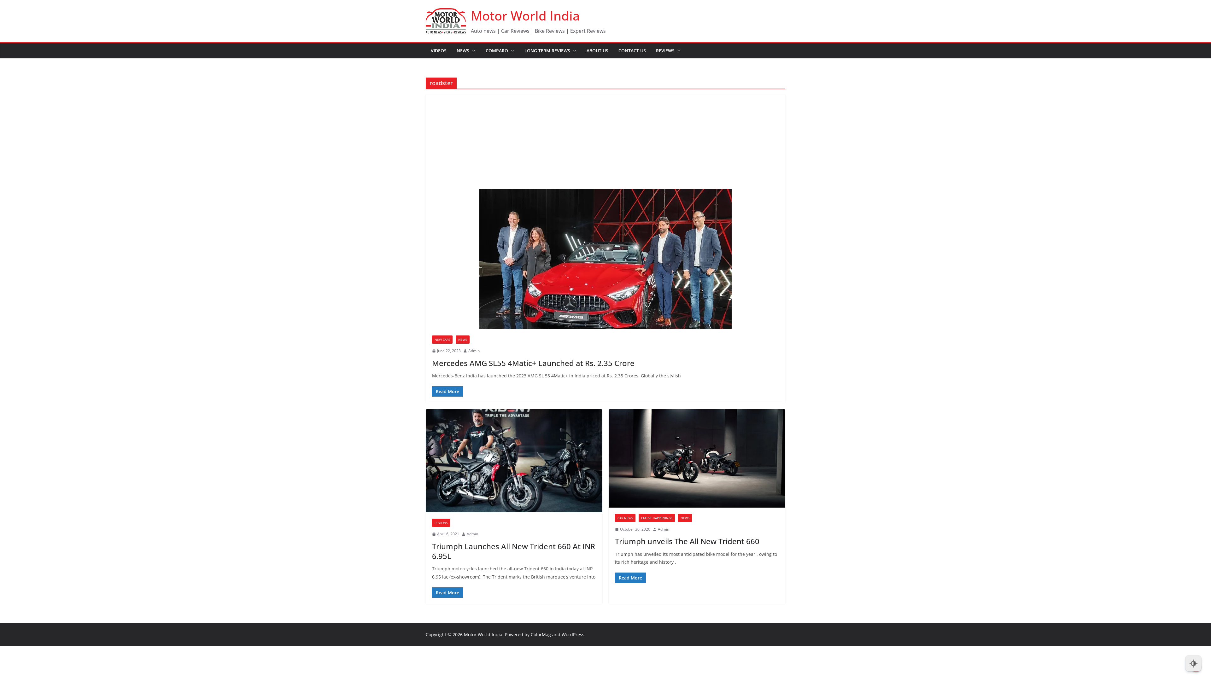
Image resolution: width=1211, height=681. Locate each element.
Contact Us (632, 51)
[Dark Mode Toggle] (1193, 663)
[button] (472, 50)
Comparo (497, 51)
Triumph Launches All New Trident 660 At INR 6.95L (513, 551)
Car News (625, 518)
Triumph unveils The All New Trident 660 (687, 541)
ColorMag (541, 634)
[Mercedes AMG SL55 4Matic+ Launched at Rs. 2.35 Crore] (605, 259)
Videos (439, 51)
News (463, 51)
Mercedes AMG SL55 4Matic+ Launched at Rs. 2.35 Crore (533, 363)
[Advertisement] (605, 141)
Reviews (665, 51)
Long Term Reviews (547, 51)
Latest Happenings (656, 518)
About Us (597, 51)
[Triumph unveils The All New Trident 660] (697, 458)
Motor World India (525, 15)
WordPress (573, 634)
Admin (474, 350)
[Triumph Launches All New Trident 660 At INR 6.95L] (514, 460)
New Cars (442, 339)
